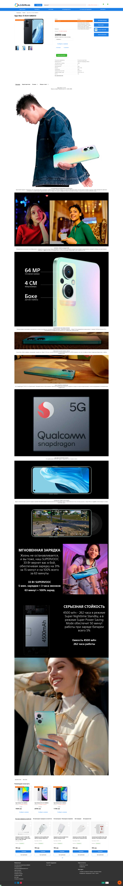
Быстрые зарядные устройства (23, 818)
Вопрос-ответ (44, 84)
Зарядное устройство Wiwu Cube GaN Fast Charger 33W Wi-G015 (42, 837)
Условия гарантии (18, 875)
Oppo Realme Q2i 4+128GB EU (60, 802)
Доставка (16, 877)
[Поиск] (85, 5)
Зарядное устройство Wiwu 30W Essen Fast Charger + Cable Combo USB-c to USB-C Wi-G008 (22, 838)
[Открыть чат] (119, 882)
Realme (24, 12)
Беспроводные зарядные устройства (42, 818)
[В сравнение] (31, 790)
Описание (17, 84)
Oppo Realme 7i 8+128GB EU (21, 802)
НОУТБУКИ (50, 9)
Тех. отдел (48, 865)
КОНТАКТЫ (102, 9)
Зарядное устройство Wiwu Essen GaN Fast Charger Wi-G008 (61, 837)
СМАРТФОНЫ (22, 9)
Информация (17, 862)
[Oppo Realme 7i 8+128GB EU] (23, 794)
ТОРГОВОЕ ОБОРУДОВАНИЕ (85, 9)
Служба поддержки (51, 862)
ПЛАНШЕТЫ (36, 9)
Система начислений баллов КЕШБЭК (22, 865)
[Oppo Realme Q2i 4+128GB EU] (61, 794)
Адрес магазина (17, 870)
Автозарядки (78, 818)
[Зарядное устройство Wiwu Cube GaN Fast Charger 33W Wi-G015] (42, 829)
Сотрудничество (18, 866)
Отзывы (35, 84)
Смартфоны (18, 12)
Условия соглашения (18, 878)
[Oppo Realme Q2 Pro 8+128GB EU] (42, 794)
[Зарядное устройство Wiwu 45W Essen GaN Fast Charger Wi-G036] (80, 829)
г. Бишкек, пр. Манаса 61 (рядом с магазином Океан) (90, 871)
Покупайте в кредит (18, 873)
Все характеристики (59, 75)
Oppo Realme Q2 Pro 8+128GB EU (41, 802)
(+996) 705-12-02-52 (92, 5)
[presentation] (14, 839)
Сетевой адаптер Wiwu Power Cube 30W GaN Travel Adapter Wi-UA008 (99, 837)
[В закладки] (31, 787)
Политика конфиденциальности (21, 868)
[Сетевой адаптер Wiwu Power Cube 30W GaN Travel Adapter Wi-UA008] (100, 829)
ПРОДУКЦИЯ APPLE (66, 9)
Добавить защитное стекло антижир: (63, 37)
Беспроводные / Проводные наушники (63, 818)
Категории (39, 5)
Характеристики (26, 84)
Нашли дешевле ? (61, 55)
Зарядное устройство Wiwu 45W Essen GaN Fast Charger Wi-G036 (80, 837)
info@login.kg (82, 866)
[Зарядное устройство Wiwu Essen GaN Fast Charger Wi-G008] (61, 829)
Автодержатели (87, 818)
